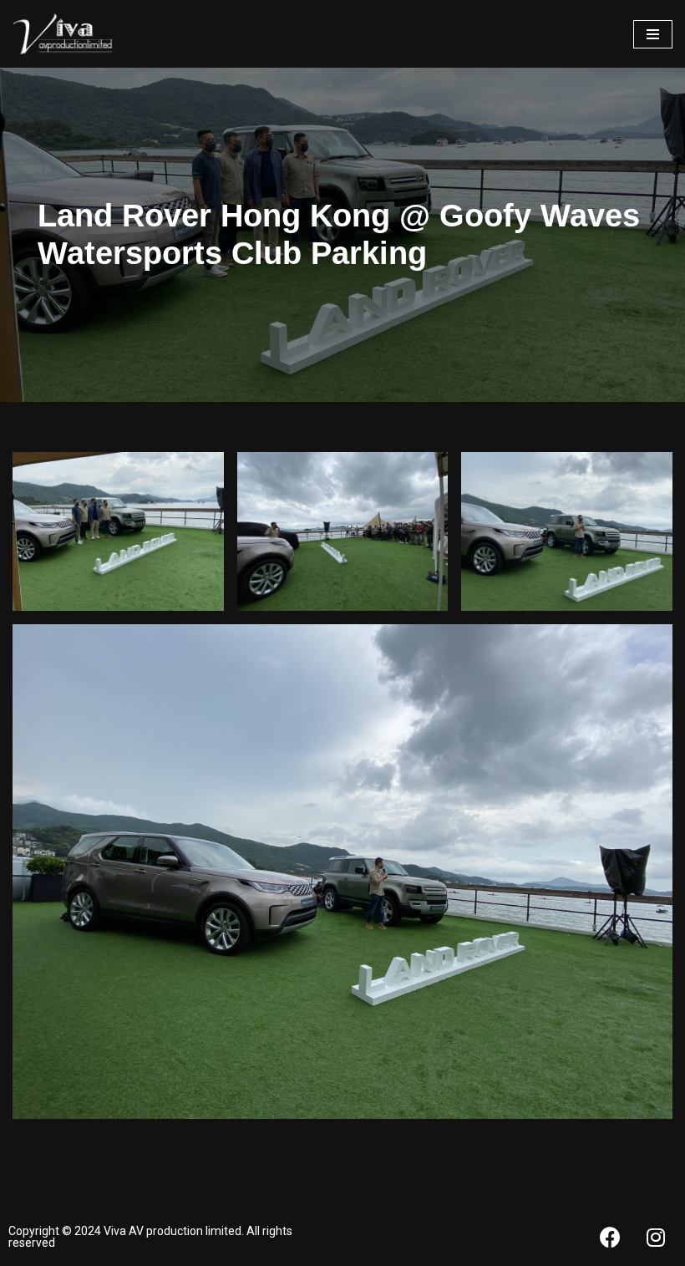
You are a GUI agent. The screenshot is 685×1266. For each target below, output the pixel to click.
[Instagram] (656, 1237)
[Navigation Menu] (652, 34)
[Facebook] (610, 1237)
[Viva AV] (63, 34)
